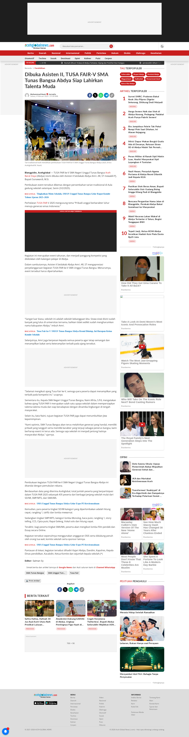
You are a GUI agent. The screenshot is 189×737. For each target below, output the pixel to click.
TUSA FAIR (42, 202)
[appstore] (39, 704)
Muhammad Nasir (38, 94)
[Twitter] (95, 95)
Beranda (28, 68)
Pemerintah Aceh (153, 79)
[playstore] (51, 704)
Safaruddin (125, 74)
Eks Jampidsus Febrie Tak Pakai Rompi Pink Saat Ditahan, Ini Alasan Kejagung (144, 129)
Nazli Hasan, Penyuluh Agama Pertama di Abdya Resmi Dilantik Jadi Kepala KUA (145, 174)
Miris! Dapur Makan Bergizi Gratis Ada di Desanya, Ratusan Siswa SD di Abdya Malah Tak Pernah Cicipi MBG (146, 145)
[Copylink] (111, 95)
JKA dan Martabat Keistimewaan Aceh (142, 480)
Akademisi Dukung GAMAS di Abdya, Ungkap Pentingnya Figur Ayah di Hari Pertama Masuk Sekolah (70, 625)
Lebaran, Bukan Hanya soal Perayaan (139, 643)
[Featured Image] (71, 130)
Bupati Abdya (139, 74)
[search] (111, 46)
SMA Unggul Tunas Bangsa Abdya (57, 573)
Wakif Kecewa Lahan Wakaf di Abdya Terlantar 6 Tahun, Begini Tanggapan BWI (145, 219)
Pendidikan (40, 68)
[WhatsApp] (100, 95)
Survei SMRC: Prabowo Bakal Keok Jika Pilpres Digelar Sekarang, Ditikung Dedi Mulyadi (145, 99)
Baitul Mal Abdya (128, 83)
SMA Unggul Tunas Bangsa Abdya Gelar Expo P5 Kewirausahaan (68, 503)
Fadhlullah (139, 79)
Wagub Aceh (126, 79)
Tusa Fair (74, 573)
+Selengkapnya (158, 247)
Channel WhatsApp (105, 567)
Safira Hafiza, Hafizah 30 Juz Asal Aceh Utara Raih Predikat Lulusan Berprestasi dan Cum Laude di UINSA (39, 625)
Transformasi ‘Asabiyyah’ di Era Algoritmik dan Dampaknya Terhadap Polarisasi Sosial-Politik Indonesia (148, 494)
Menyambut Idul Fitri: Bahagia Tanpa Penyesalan (139, 675)
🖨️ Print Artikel (33, 580)
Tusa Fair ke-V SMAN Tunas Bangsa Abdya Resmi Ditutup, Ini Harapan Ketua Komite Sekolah (68, 333)
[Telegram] (106, 95)
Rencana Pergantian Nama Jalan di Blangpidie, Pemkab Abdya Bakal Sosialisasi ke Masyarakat (146, 204)
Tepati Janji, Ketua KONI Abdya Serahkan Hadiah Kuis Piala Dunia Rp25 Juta (146, 234)
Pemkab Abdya (153, 74)
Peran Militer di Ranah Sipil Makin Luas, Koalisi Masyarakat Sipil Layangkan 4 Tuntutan (146, 159)
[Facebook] (89, 95)
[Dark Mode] (162, 46)
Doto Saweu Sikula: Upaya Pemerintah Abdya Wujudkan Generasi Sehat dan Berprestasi (147, 468)
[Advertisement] (94, 22)
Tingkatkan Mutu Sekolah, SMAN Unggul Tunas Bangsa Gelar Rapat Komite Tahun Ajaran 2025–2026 (67, 195)
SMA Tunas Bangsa (35, 573)
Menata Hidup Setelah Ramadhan (137, 612)
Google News (65, 567)
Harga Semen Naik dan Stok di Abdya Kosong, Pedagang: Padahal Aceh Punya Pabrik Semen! (146, 114)
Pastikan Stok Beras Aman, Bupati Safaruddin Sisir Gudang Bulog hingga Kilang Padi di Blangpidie (146, 189)
